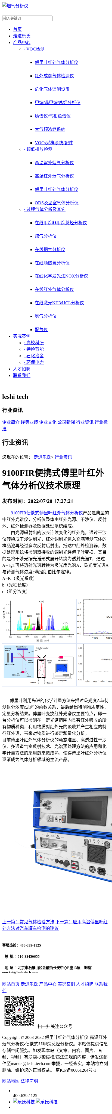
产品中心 (21, 42)
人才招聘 (21, 369)
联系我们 (21, 375)
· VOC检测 (34, 49)
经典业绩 (29, 422)
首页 (17, 29)
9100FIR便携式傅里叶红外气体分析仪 (46, 513)
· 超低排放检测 (38, 149)
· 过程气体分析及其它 (45, 209)
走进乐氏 (21, 36)
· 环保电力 (34, 362)
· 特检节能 (34, 349)
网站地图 (11, 1081)
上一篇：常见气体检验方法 (28, 922)
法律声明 (29, 1081)
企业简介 (11, 422)
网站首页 (11, 984)
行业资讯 (85, 422)
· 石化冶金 (34, 355)
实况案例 (21, 336)
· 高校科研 (34, 342)
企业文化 (48, 422)
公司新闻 (66, 422)
